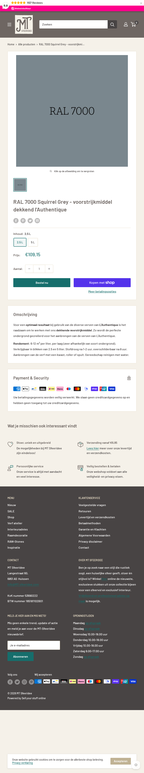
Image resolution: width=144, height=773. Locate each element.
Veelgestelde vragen (92, 505)
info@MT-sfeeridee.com (23, 584)
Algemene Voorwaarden (94, 535)
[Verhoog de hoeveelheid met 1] (49, 269)
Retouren (85, 511)
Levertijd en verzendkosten (97, 517)
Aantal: (18, 268)
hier (105, 578)
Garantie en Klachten (92, 529)
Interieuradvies (18, 529)
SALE (11, 511)
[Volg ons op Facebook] (10, 681)
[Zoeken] (112, 24)
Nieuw (12, 505)
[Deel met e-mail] (37, 220)
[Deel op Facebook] (16, 220)
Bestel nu (42, 282)
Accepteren (121, 761)
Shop (11, 517)
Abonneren (20, 656)
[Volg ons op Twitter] (17, 681)
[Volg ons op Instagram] (24, 681)
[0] (133, 24)
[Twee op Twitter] (30, 220)
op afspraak (93, 623)
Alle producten (26, 44)
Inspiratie (14, 547)
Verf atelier (15, 523)
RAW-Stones (16, 541)
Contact (84, 547)
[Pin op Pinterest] (23, 220)
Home (11, 44)
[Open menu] (9, 24)
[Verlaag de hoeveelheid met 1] (29, 269)
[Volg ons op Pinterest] (31, 681)
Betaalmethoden (90, 523)
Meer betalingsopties (102, 291)
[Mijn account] (126, 24)
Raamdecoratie (18, 535)
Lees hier (93, 448)
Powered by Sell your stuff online (27, 698)
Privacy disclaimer (90, 541)
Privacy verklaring (22, 762)
